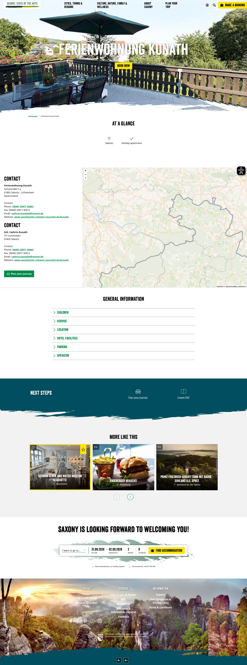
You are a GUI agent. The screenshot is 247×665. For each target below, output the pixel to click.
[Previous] (117, 497)
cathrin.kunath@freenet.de (27, 213)
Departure (113, 553)
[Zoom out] (85, 174)
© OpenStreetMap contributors (235, 286)
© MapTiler (220, 286)
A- (119, 660)
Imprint (160, 594)
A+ (126, 660)
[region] (164, 228)
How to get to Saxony (123, 594)
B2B (123, 599)
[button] (123, 65)
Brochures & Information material (123, 610)
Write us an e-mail (86, 602)
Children (142, 553)
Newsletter (123, 603)
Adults (130, 553)
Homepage (32, 116)
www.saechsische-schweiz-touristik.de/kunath (41, 216)
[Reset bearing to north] (85, 178)
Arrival (94, 553)
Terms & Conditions (160, 607)
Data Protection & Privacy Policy (160, 601)
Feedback (123, 616)
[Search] (214, 5)
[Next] (130, 497)
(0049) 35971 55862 (22, 206)
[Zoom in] (85, 171)
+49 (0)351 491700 (86, 598)
